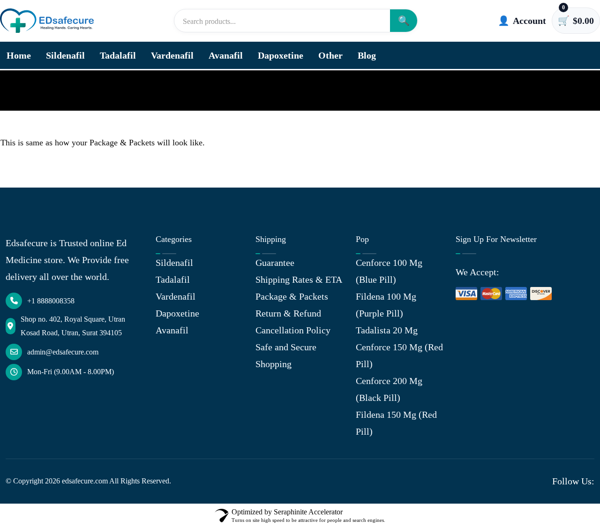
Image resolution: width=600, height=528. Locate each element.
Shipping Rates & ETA (298, 279)
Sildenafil (65, 55)
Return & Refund (288, 313)
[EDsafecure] (47, 20)
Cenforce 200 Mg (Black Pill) (389, 389)
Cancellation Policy (292, 330)
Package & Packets (291, 296)
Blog (367, 55)
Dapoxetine (280, 55)
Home (19, 55)
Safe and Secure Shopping (285, 355)
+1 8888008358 (51, 301)
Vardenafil (172, 55)
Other (330, 55)
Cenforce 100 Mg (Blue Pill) (389, 271)
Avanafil (226, 55)
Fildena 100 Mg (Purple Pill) (386, 304)
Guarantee (274, 262)
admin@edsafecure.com (62, 352)
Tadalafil (118, 55)
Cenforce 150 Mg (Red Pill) (399, 355)
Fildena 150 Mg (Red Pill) (396, 423)
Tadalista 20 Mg (387, 330)
